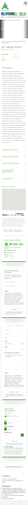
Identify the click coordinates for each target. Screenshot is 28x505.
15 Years (16, 416)
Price (5, 420)
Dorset (6, 231)
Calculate (14, 441)
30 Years (8, 416)
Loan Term (7, 413)
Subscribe (14, 309)
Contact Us (9, 325)
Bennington (18, 230)
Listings (9, 230)
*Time (5, 347)
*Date (5, 341)
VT (13, 230)
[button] (2, 29)
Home (4, 230)
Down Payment (9, 426)
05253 (10, 231)
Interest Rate (8, 432)
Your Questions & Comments (12, 353)
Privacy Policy (19, 304)
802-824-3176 (10, 250)
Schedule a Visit (19, 325)
